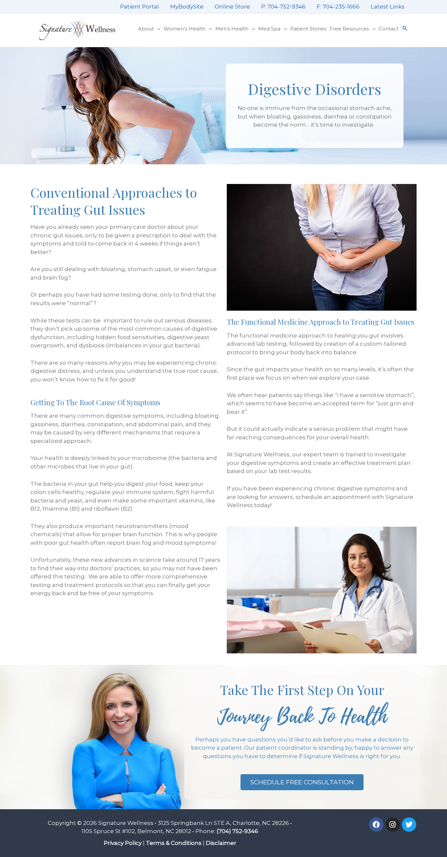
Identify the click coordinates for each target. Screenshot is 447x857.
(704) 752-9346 (237, 831)
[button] (405, 29)
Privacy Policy (123, 843)
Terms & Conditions (174, 843)
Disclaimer (221, 843)
